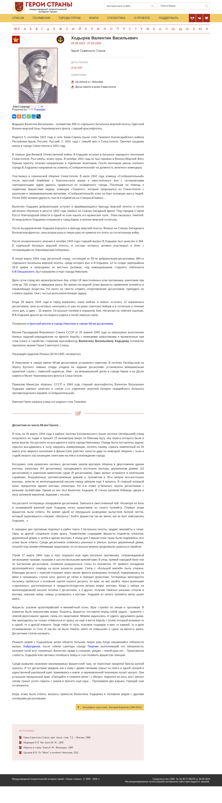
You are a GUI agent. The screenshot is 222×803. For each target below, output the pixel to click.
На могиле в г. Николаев (89, 81)
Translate (39, 109)
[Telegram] (24, 116)
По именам (41, 17)
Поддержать (168, 17)
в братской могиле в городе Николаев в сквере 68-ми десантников (70, 323)
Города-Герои (69, 17)
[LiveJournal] (38, 116)
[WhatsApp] (29, 116)
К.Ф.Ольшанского (23, 271)
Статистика (116, 17)
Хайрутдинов (31, 646)
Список (18, 17)
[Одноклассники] (19, 116)
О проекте (142, 17)
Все (17, 29)
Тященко (93, 646)
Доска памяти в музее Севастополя (95, 86)
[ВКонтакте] (14, 116)
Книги (94, 17)
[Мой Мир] (34, 116)
